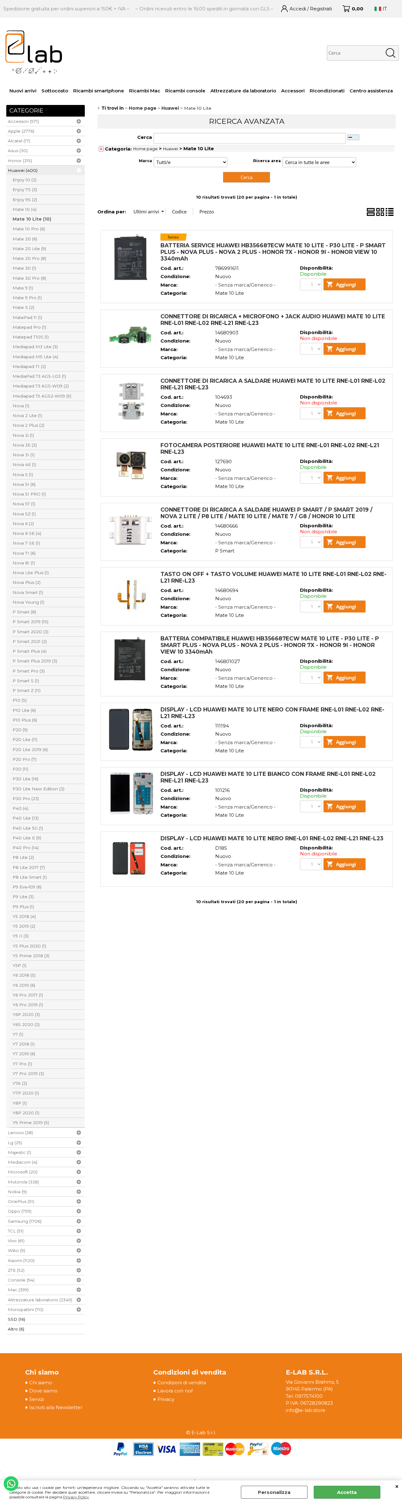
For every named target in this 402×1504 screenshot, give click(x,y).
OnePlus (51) (21, 1201)
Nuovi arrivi (22, 91)
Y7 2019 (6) (24, 1053)
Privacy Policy (76, 1497)
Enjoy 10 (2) (24, 179)
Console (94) (21, 1279)
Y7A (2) (20, 1083)
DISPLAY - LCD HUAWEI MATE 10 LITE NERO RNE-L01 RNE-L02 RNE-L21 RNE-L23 (271, 838)
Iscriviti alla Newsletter (55, 1407)
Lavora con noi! (175, 1391)
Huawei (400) (22, 170)
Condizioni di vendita (181, 1383)
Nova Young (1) (28, 602)
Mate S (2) (23, 307)
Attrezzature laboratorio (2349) (40, 1299)
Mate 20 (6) (25, 238)
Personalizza (274, 1492)
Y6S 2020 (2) (26, 1024)
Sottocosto (54, 91)
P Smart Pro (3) (29, 670)
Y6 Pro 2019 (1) (28, 1004)
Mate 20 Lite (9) (29, 248)
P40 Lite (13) (26, 818)
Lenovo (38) (20, 1132)
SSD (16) (16, 1319)
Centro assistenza (371, 91)
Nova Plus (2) (27, 582)
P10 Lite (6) (24, 710)
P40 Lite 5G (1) (28, 828)
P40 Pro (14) (26, 847)
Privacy (165, 1399)
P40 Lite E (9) (27, 837)
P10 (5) (20, 700)
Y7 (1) (18, 1034)
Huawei (170, 148)
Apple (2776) (21, 131)
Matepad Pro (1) (29, 327)
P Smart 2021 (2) (30, 641)
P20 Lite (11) (25, 739)
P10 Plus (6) (25, 719)
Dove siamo (43, 1391)
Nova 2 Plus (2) (28, 425)
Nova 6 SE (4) (27, 533)
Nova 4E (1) (24, 464)
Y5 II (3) (21, 935)
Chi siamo (40, 1383)
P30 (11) (20, 768)
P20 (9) (20, 729)
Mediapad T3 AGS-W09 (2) (41, 385)
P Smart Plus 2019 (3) (35, 660)
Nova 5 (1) (23, 474)
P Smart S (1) (26, 680)
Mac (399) (18, 1289)
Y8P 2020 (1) (26, 1112)
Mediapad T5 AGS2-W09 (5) (42, 395)
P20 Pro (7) (24, 759)
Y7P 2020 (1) (26, 1092)
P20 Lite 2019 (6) (30, 749)
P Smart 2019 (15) (30, 621)
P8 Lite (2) (23, 857)
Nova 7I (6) (24, 553)
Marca (145, 160)
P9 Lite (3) (23, 896)
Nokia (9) (17, 1191)
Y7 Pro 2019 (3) (28, 1073)
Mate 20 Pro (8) (29, 258)
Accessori (293, 91)
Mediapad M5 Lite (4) (35, 356)
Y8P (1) (20, 1103)
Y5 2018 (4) (24, 916)
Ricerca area (267, 160)
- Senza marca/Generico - (245, 285)
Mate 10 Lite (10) (32, 219)
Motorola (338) (23, 1181)
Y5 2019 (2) (24, 926)
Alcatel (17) (19, 140)
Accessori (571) (23, 121)
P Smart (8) (24, 611)
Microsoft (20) (22, 1171)
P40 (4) (20, 808)
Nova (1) (21, 405)
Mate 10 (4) (24, 209)
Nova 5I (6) (24, 484)
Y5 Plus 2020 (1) (29, 945)
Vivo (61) (16, 1240)
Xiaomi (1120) (21, 1260)
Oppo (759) (19, 1211)
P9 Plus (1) (23, 906)
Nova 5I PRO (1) (29, 494)
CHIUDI (397, 1487)
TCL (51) (16, 1230)
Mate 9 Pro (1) (27, 297)
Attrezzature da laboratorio (243, 91)
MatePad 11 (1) (27, 317)
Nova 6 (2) (23, 523)
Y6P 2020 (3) (26, 1014)
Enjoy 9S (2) (25, 199)
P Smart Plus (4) (29, 651)
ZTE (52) (16, 1270)
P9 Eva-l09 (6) (27, 886)
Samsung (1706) (24, 1221)
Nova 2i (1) (23, 435)
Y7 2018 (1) (24, 1043)
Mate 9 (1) (23, 287)
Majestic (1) (19, 1152)
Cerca (144, 137)
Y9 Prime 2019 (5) (31, 1122)
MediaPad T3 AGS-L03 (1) (39, 376)
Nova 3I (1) (24, 454)
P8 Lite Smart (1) (30, 877)
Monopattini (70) (25, 1309)
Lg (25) (15, 1142)
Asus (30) (18, 150)
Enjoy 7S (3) (25, 189)
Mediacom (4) (22, 1162)
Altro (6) (16, 1328)
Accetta (347, 1492)
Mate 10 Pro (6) (29, 228)
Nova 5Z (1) (24, 513)
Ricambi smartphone (98, 91)
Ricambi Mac (144, 91)
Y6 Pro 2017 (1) (28, 994)
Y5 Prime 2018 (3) (31, 955)
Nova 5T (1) (24, 503)
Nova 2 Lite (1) (27, 415)
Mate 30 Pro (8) (29, 278)
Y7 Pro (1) (22, 1063)
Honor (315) (20, 160)
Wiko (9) (16, 1250)
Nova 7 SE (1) (26, 543)
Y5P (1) (19, 965)
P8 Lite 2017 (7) (29, 867)
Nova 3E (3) (25, 444)
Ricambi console (185, 91)
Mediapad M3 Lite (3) (35, 346)
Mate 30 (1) (24, 268)
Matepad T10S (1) (31, 336)
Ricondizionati (327, 91)
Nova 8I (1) (24, 562)
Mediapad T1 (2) (29, 366)
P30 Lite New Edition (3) (38, 788)
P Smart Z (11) (27, 690)
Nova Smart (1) (28, 592)
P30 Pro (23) (26, 798)
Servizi (36, 1399)
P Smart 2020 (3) (30, 631)
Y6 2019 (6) (24, 985)
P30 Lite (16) (25, 778)
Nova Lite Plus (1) (31, 572)
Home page (145, 148)
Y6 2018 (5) (24, 975)
